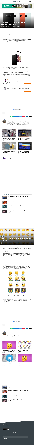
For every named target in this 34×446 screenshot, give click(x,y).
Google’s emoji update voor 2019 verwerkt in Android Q (24, 364)
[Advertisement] (17, 47)
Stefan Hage (5, 26)
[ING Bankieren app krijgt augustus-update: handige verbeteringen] (4, 202)
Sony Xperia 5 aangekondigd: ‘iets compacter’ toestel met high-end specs (8, 139)
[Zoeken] (30, 1)
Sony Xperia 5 (10, 87)
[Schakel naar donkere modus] (29, 1)
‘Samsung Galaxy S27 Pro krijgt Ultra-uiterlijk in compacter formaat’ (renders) (18, 211)
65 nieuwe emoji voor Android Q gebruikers (23, 351)
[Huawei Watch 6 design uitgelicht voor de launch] (4, 206)
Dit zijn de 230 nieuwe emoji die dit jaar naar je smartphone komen (8, 351)
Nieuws (2, 236)
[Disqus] (17, 167)
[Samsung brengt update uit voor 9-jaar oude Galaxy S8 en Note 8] (4, 197)
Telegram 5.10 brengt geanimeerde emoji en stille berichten (8, 364)
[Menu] (3, 1)
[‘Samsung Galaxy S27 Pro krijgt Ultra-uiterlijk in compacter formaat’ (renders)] (4, 211)
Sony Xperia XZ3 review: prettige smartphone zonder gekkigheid (23, 152)
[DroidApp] (17, 1)
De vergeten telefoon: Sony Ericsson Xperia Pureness (8, 152)
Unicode (5, 303)
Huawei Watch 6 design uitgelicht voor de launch (15, 205)
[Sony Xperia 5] (5, 89)
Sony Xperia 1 (10, 79)
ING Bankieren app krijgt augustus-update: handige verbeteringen (18, 201)
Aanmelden (5, 438)
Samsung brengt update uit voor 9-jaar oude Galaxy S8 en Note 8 (18, 196)
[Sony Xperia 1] (5, 82)
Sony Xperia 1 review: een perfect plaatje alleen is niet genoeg (24, 139)
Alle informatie (27, 83)
